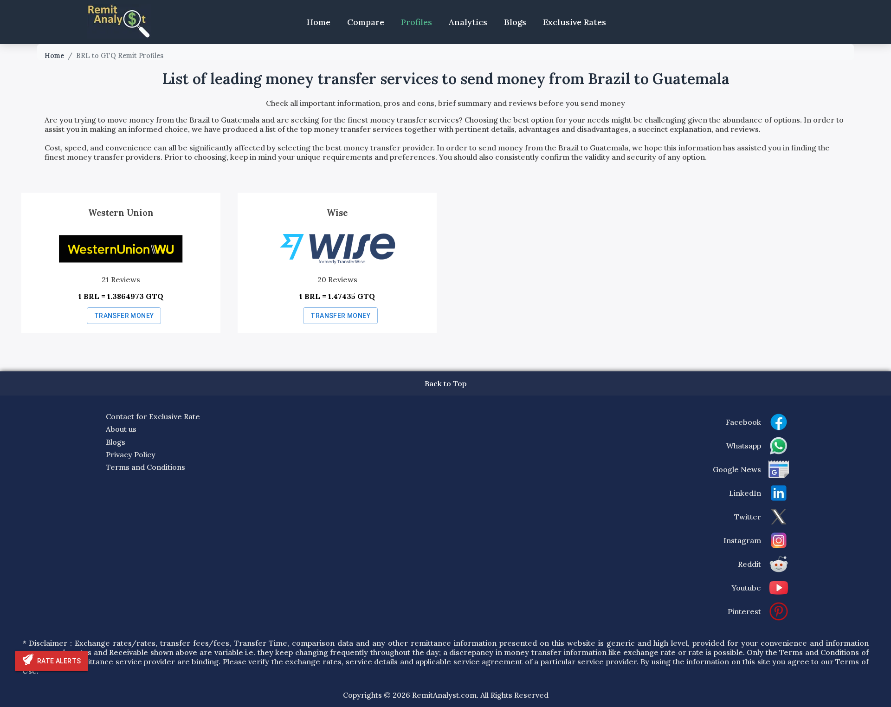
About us (121, 429)
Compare (365, 22)
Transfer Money (124, 315)
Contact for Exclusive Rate (153, 416)
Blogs (515, 22)
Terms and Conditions (145, 467)
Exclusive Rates (574, 22)
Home (318, 22)
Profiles (416, 22)
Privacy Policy (130, 454)
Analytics (468, 22)
